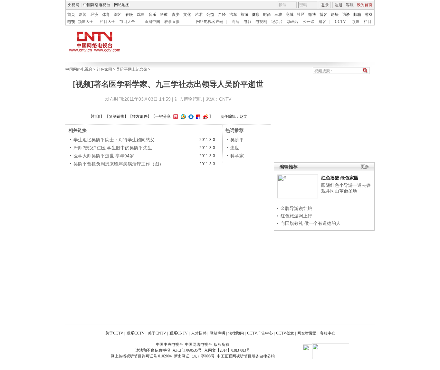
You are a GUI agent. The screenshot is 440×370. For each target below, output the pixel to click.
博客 (323, 14)
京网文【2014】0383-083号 (227, 350)
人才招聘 (198, 333)
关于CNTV (157, 333)
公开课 (308, 21)
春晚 (129, 14)
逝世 (234, 147)
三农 (278, 14)
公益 (210, 14)
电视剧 (261, 21)
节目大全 (127, 21)
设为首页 (364, 5)
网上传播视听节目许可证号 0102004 (141, 356)
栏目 (367, 21)
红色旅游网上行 (296, 215)
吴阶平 (237, 139)
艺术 (199, 14)
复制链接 (116, 116)
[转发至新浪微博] (204, 116)
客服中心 (327, 333)
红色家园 (104, 69)
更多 (364, 166)
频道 (355, 21)
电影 (247, 21)
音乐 (152, 14)
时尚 (267, 14)
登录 (325, 5)
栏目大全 (107, 21)
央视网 (73, 5)
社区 (301, 14)
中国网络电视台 (96, 5)
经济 (94, 14)
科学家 (237, 155)
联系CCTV (136, 333)
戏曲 (141, 14)
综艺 (117, 14)
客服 (350, 5)
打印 (96, 116)
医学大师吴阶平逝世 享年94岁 (103, 155)
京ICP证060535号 (187, 350)
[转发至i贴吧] (197, 116)
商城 (289, 14)
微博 (312, 14)
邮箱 (357, 14)
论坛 (335, 14)
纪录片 (277, 21)
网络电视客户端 (209, 21)
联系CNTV (178, 333)
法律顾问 (236, 333)
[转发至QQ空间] (182, 116)
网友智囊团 (307, 333)
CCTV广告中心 (260, 333)
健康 (256, 14)
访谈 (346, 14)
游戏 (368, 14)
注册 (338, 5)
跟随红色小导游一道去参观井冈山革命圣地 (346, 188)
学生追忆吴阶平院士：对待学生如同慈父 (114, 139)
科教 (164, 14)
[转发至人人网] (190, 116)
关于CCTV (114, 333)
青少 (175, 14)
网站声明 (217, 333)
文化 (187, 14)
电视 (71, 21)
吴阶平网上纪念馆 (131, 69)
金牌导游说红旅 (296, 208)
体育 (106, 14)
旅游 (244, 14)
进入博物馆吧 (188, 99)
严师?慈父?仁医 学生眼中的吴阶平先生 (112, 147)
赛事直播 (172, 21)
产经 (222, 14)
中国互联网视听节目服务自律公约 (246, 356)
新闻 (83, 14)
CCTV (340, 21)
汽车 (233, 14)
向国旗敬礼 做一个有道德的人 (310, 223)
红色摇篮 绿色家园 (340, 177)
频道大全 (85, 21)
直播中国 (152, 21)
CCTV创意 (285, 333)
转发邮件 (140, 116)
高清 (235, 21)
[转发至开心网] (175, 116)
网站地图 (121, 5)
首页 (71, 14)
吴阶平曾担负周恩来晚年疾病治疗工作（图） (118, 163)
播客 (322, 21)
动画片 (293, 21)
